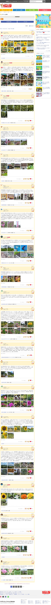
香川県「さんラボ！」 (31, 602)
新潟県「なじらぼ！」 (31, 601)
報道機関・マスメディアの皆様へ (19, 594)
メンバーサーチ (20, 1)
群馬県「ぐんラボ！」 (23, 602)
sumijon (4, 484)
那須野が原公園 (4, 533)
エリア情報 (19, 591)
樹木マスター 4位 (5, 97)
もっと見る (48, 50)
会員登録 (7, 1)
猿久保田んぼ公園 (4, 304)
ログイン (10, 1)
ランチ (2, 28)
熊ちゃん (4, 561)
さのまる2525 (5, 32)
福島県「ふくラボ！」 (23, 601)
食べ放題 (13, 28)
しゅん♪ (4, 237)
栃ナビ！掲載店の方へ (9, 594)
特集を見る (45, 10)
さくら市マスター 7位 (5, 388)
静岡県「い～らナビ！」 (46, 602)
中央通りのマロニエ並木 (6, 122)
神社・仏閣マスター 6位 (6, 64)
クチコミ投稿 (26, 1)
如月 (3, 95)
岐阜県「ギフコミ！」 (38, 601)
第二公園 (3, 510)
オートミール (5, 308)
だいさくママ (5, 154)
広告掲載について (3, 594)
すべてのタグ (32, 30)
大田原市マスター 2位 (5, 156)
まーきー (4, 515)
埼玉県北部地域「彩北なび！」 (38, 603)
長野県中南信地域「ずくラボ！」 (47, 601)
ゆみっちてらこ (5, 62)
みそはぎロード (4, 150)
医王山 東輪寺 (4, 412)
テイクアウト (5, 28)
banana (4, 291)
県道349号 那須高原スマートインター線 (8, 357)
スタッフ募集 (27, 594)
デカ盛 (9, 28)
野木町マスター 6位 (5, 364)
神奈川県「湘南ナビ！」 (38, 602)
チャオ (4, 343)
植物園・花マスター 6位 (6, 563)
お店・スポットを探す (7, 10)
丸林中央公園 (4, 382)
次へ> (23, 586)
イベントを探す (14, 591)
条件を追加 (25, 21)
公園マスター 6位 (5, 486)
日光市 (3, 443)
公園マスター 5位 (5, 363)
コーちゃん (4, 209)
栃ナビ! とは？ (46, 594)
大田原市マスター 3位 (5, 211)
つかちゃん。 (5, 127)
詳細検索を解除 (8, 21)
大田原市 (3, 557)
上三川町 (3, 58)
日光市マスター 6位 (5, 65)
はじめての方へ (15, 1)
